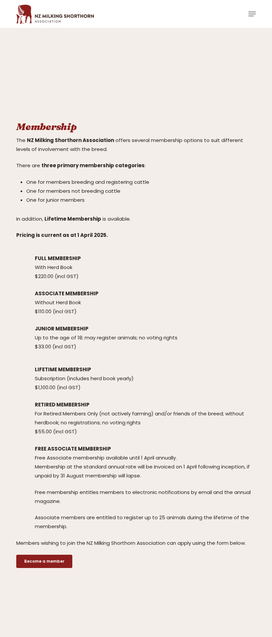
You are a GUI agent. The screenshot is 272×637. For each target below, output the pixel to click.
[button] (252, 14)
